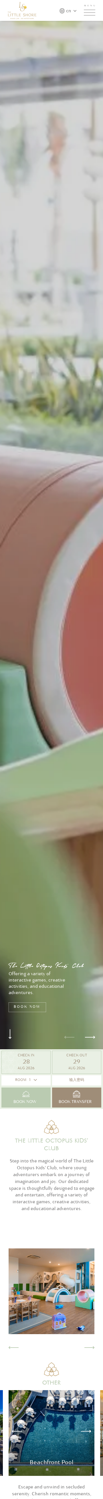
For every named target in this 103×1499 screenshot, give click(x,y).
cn (68, 11)
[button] (12, 1431)
